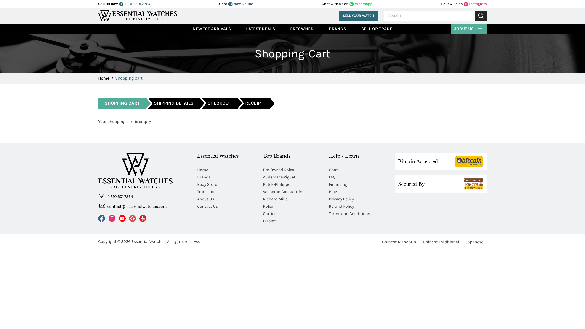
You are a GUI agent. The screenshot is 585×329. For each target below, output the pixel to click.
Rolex (268, 206)
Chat (333, 169)
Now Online (243, 4)
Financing (338, 184)
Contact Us (207, 206)
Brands (337, 28)
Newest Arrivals (212, 28)
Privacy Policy (341, 199)
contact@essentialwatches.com (136, 206)
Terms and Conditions (349, 213)
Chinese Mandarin (399, 241)
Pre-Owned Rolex (278, 169)
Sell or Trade (376, 28)
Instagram (477, 4)
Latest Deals (260, 28)
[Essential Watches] (137, 15)
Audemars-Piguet (279, 177)
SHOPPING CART (122, 103)
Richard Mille (275, 199)
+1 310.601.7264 (136, 4)
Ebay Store (207, 184)
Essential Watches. (148, 241)
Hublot (269, 220)
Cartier (269, 213)
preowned (302, 28)
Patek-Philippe (276, 184)
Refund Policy (341, 206)
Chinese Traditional (441, 241)
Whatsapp (363, 4)
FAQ (332, 177)
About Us (464, 28)
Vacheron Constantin (282, 191)
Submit (481, 16)
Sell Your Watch (358, 15)
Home (103, 78)
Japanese (474, 241)
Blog (333, 191)
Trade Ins (205, 191)
